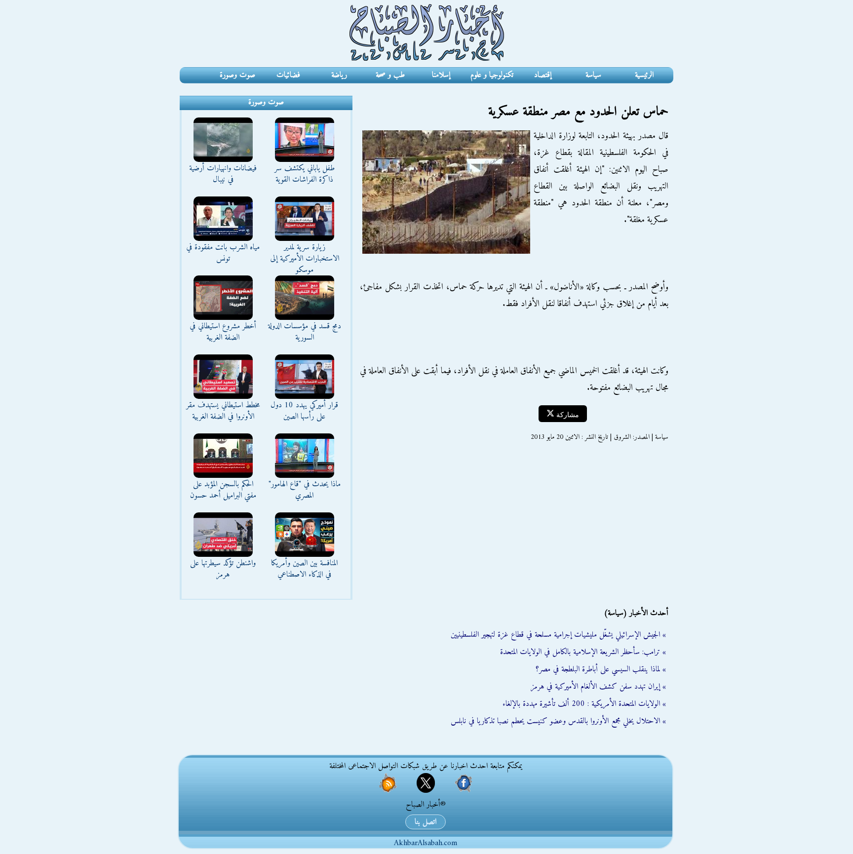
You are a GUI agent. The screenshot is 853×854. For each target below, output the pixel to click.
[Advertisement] (513, 525)
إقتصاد (542, 75)
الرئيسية (644, 75)
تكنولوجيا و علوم (491, 75)
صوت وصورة (237, 75)
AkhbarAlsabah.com (425, 843)
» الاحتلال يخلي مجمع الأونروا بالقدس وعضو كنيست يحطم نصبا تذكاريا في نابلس (558, 721)
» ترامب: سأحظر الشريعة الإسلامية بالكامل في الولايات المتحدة (583, 652)
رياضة (339, 75)
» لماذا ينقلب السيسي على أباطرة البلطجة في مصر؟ (601, 669)
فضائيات (288, 75)
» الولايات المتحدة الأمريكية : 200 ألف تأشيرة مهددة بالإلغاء (584, 704)
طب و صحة (390, 75)
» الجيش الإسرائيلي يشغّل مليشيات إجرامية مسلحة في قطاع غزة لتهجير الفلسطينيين (558, 635)
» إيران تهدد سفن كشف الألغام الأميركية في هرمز (598, 687)
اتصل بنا (425, 822)
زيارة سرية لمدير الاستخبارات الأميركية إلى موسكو (304, 258)
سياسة (593, 75)
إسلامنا (441, 75)
